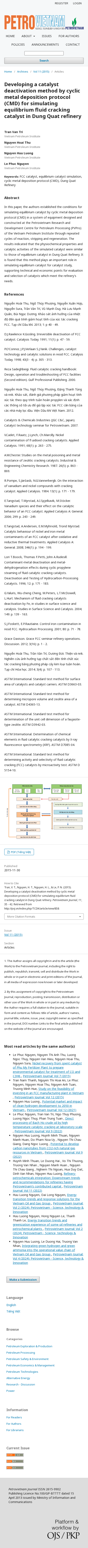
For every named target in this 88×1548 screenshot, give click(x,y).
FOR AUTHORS (69, 36)
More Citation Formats (21, 916)
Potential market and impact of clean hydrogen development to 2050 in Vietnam (47, 1105)
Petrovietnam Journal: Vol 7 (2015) (46, 1076)
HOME (10, 36)
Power (10, 1391)
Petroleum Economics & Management (30, 1365)
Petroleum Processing (20, 1352)
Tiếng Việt (13, 1311)
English (11, 1305)
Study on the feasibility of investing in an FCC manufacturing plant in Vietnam (48, 1091)
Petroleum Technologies (22, 1372)
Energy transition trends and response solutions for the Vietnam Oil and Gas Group (46, 1199)
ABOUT (27, 36)
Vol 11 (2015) (41, 71)
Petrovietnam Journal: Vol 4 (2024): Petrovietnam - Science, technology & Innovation (48, 1258)
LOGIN (77, 3)
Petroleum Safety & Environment (27, 1359)
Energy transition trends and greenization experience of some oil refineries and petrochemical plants (47, 1224)
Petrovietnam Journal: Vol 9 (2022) (38, 1131)
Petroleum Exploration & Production (29, 1346)
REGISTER (61, 3)
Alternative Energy (18, 1378)
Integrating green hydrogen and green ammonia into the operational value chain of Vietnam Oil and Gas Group (44, 1250)
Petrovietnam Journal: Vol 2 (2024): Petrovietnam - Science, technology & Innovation (48, 1207)
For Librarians (15, 1430)
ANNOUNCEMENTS (45, 44)
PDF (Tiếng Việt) (20, 852)
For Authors (13, 1424)
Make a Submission (23, 1279)
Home (8, 71)
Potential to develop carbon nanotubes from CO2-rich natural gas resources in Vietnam (46, 1148)
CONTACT (73, 44)
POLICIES (18, 44)
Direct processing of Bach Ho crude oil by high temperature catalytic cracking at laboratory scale (47, 1122)
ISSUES (47, 36)
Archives (22, 71)
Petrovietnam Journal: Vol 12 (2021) (51, 1110)
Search (44, 60)
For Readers (14, 1417)
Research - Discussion (20, 1384)
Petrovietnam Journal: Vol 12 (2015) (39, 1097)
